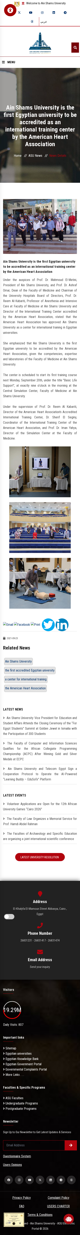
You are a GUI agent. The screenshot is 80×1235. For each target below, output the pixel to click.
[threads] (32, 21)
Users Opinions (12, 1165)
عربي (43, 21)
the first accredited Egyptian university (30, 670)
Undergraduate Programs (21, 1103)
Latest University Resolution (40, 857)
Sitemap (10, 1048)
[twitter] (19, 12)
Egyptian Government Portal (23, 1064)
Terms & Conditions (40, 1215)
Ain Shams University (18, 661)
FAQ (21, 1206)
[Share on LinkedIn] (62, 625)
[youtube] (30, 12)
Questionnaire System (17, 1156)
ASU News (35, 156)
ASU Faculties (14, 1098)
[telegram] (65, 12)
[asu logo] (40, 42)
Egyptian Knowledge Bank (22, 1059)
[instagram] (42, 12)
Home (18, 156)
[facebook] (8, 1180)
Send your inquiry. (40, 967)
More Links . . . (14, 1075)
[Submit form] (71, 1145)
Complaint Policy (58, 1198)
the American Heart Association (25, 688)
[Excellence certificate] (14, 1219)
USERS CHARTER (58, 1206)
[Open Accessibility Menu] (10, 10)
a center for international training (26, 679)
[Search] (75, 47)
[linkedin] (53, 12)
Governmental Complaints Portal (26, 1069)
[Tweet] (48, 625)
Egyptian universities (18, 1053)
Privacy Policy (21, 1198)
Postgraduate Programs (21, 1109)
